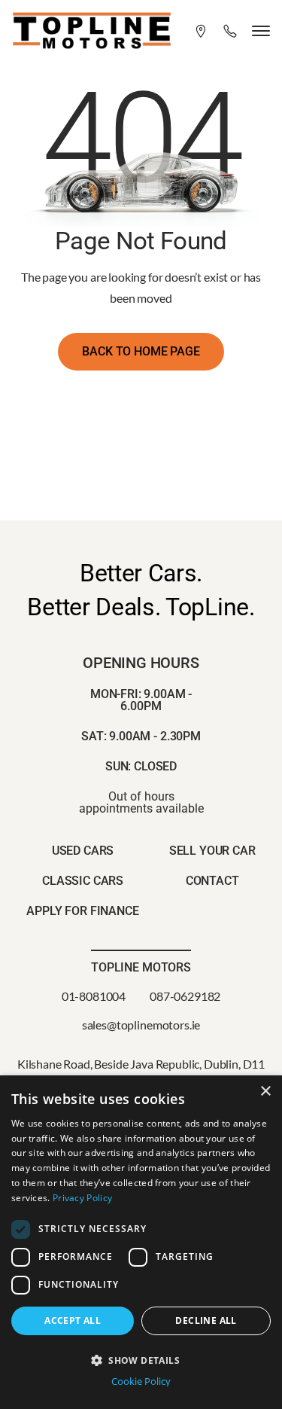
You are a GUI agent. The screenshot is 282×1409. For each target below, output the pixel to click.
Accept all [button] (72, 1320)
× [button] (265, 1091)
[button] (141, 1359)
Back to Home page (140, 351)
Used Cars (83, 850)
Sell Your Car (212, 850)
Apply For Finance (82, 911)
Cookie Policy (141, 1381)
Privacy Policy (82, 1197)
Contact (212, 881)
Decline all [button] (205, 1320)
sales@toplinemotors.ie (141, 1024)
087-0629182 (185, 996)
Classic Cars (82, 881)
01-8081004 (94, 996)
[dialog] (141, 1242)
